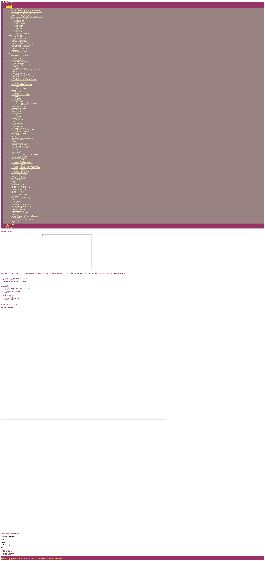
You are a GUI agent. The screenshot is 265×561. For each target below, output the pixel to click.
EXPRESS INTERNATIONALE (21, 85)
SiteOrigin (5, 559)
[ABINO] (7, 2)
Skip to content (5, 1)
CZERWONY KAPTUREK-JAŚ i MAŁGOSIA (26, 70)
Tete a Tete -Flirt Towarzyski (21, 198)
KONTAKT (9, 227)
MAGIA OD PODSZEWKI (20, 140)
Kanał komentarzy (8, 553)
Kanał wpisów (7, 551)
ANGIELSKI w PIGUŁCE (19, 55)
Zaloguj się (6, 550)
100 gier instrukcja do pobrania (10, 533)
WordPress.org (7, 554)
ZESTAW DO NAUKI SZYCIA (21, 52)
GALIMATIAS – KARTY (19, 88)
